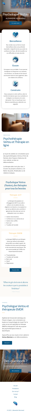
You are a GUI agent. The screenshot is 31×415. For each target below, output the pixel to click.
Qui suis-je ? (15, 391)
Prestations (15, 388)
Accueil (16, 385)
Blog (15, 397)
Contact (15, 394)
